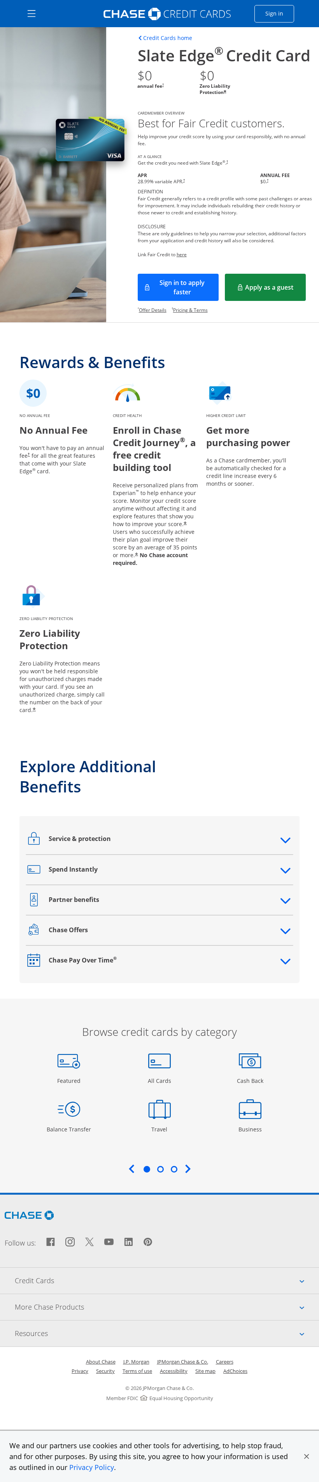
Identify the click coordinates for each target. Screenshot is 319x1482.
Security (105, 1370)
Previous (131, 1168)
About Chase (101, 1361)
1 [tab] (146, 1169)
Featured (69, 1080)
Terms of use (137, 1370)
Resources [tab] (167, 1333)
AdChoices (235, 1370)
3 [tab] (173, 1169)
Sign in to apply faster (189, 287)
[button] (306, 1456)
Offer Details (153, 310)
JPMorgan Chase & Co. (182, 1361)
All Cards (160, 1080)
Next (187, 1168)
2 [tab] (160, 1169)
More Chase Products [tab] (167, 1307)
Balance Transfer (69, 1129)
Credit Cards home (167, 38)
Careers (224, 1361)
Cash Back (250, 1080)
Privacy (80, 1370)
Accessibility (174, 1370)
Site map (205, 1370)
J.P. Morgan (136, 1361)
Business (251, 1129)
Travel (162, 1129)
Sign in (279, 13)
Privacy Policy (91, 1467)
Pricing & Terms (190, 310)
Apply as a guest (275, 289)
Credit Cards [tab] (167, 1280)
